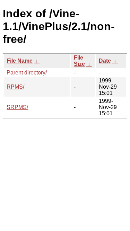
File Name (20, 61)
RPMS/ (15, 87)
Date (105, 61)
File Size (79, 61)
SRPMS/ (17, 107)
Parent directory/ (27, 72)
